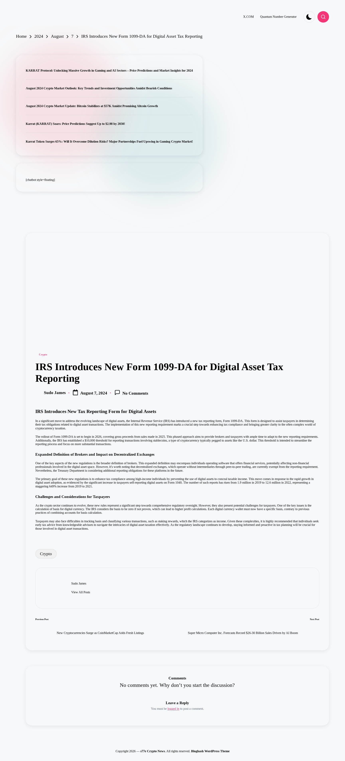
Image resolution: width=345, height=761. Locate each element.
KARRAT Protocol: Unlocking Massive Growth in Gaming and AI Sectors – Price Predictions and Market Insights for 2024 (109, 70)
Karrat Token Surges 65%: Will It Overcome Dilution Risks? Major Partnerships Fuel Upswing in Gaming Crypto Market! (109, 141)
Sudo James (78, 583)
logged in (173, 708)
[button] (80, 592)
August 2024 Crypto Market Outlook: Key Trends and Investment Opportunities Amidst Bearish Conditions (99, 88)
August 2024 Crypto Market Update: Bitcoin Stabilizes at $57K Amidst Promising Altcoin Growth (92, 106)
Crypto (43, 354)
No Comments (135, 393)
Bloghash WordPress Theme (210, 751)
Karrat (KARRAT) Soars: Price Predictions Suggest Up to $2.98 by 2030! (75, 123)
